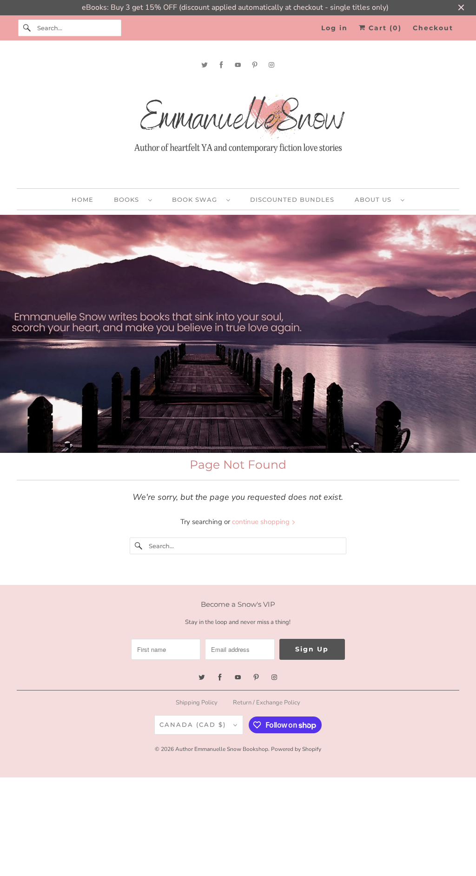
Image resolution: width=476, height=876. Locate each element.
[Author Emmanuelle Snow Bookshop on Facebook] (221, 64)
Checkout (433, 28)
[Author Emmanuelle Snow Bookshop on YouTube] (238, 64)
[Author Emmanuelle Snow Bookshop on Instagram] (271, 64)
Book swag (197, 199)
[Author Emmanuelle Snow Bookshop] (238, 127)
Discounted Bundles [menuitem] (292, 199)
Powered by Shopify (296, 749)
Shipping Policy (197, 702)
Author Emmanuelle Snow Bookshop (221, 749)
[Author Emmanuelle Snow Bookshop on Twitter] (204, 64)
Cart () (384, 28)
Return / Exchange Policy (266, 702)
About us (375, 199)
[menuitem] (133, 199)
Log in (334, 28)
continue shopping (261, 521)
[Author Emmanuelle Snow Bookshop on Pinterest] (255, 64)
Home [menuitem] (82, 199)
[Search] (27, 28)
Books (129, 199)
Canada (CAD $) (194, 724)
